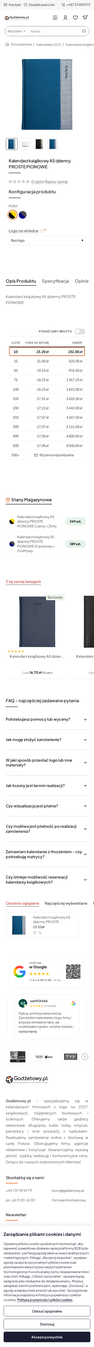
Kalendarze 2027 (48, 44)
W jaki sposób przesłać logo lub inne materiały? (39, 763)
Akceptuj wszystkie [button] (47, 1337)
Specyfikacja (55, 281)
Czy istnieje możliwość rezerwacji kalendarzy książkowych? (37, 879)
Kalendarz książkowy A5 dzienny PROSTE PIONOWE (51, 919)
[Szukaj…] (84, 31)
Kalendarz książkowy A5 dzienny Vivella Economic (37, 656)
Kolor (13, 205)
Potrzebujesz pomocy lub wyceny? (38, 719)
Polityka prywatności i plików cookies (45, 1300)
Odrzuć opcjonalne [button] (47, 1311)
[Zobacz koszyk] (85, 17)
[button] (12, 647)
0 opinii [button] (37, 181)
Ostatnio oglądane (22, 903)
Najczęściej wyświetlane (66, 903)
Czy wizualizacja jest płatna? (32, 805)
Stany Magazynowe (31, 499)
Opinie (82, 281)
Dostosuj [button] (47, 1324)
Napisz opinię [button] (56, 181)
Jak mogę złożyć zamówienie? (33, 739)
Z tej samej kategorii (23, 581)
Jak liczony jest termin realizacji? (35, 785)
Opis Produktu (21, 281)
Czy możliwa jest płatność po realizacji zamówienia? (41, 829)
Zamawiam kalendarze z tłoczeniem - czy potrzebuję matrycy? (44, 854)
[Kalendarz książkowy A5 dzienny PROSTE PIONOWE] (19, 925)
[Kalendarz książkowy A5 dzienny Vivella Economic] (37, 622)
